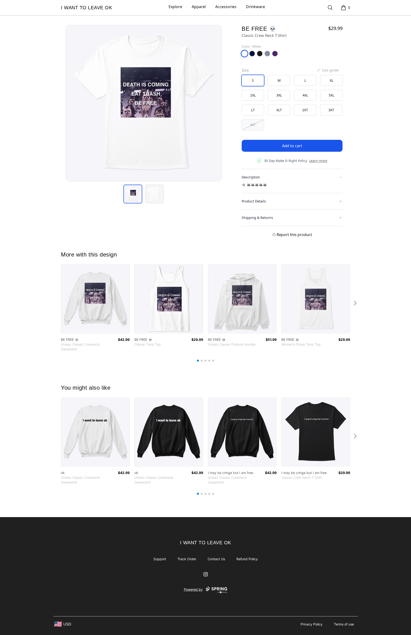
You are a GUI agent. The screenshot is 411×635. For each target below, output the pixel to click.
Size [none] (245, 70)
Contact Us (216, 559)
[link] (95, 298)
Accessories (225, 6)
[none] (327, 70)
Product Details (254, 201)
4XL (305, 95)
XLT (279, 110)
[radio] (253, 80)
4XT (253, 124)
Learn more (318, 160)
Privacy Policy (312, 624)
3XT (331, 110)
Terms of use (344, 624)
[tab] (133, 194)
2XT (305, 110)
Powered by (193, 589)
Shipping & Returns (257, 217)
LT (253, 110)
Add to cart (292, 145)
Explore (175, 6)
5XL (331, 95)
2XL (253, 95)
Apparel (199, 6)
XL (331, 80)
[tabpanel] (144, 103)
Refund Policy (247, 559)
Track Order (186, 559)
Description (251, 177)
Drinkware (255, 6)
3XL (279, 95)
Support (159, 559)
